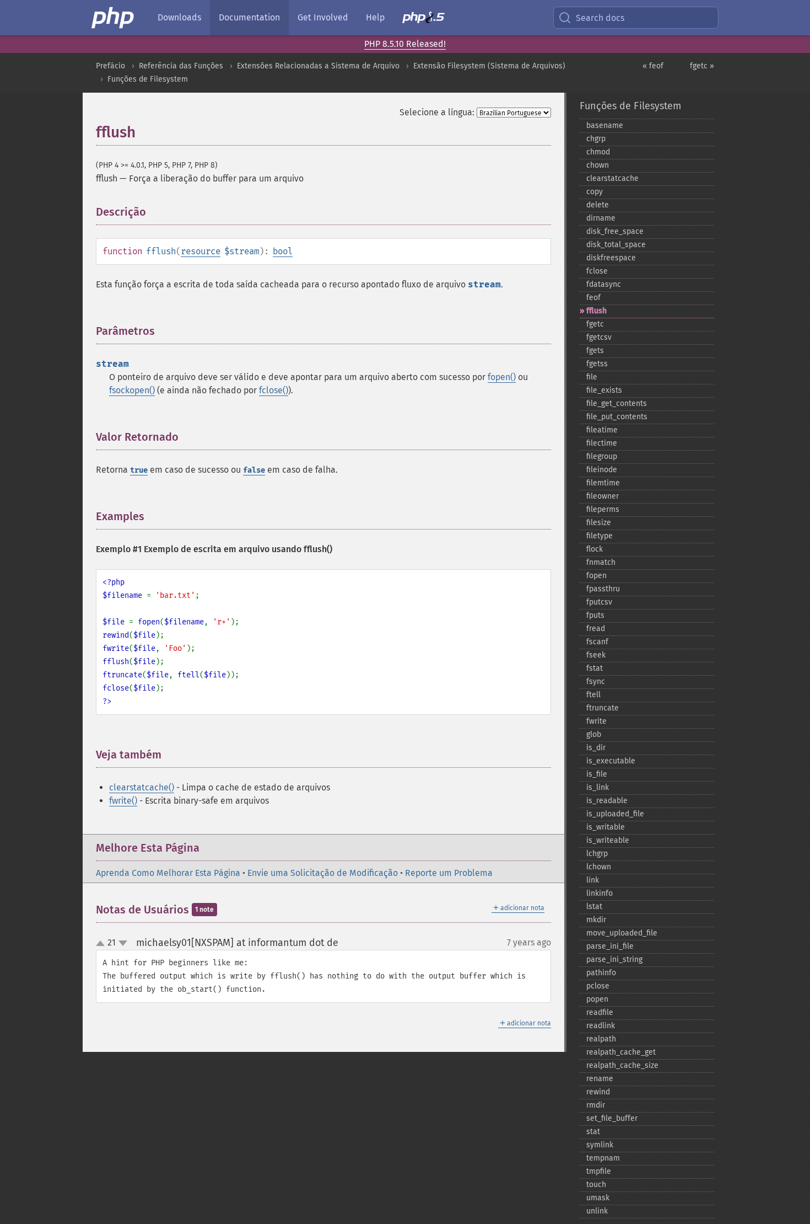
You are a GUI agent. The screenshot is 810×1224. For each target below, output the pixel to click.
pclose (597, 986)
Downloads (179, 17)
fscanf (597, 641)
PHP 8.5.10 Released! (405, 44)
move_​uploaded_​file (621, 933)
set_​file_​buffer (612, 1118)
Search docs (600, 18)
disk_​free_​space (615, 231)
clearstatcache (612, 178)
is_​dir (596, 747)
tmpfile (598, 1171)
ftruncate (602, 708)
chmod (598, 152)
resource (200, 251)
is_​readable (607, 800)
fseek (596, 655)
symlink (599, 1145)
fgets (595, 350)
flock (594, 549)
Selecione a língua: (436, 112)
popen (597, 999)
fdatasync (603, 284)
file (591, 377)
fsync (595, 681)
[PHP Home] (113, 17)
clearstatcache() (141, 787)
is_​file (596, 774)
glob (593, 734)
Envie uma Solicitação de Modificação (322, 873)
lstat (594, 906)
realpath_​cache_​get (621, 1052)
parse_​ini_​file (610, 946)
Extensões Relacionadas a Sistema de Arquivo (318, 66)
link (592, 880)
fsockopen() (132, 390)
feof (593, 297)
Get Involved (323, 17)
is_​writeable (607, 840)
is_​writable (605, 827)
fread (595, 628)
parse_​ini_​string (614, 959)
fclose (597, 271)
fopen (596, 575)
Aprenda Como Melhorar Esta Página (168, 873)
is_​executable (610, 761)
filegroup (601, 456)
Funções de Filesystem (147, 79)
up (102, 944)
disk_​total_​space (616, 244)
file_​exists (604, 390)
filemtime (603, 483)
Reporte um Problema (449, 873)
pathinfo (601, 972)
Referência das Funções (181, 66)
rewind (598, 1092)
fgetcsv (599, 337)
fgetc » (702, 66)
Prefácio (110, 66)
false (254, 470)
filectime (601, 443)
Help (375, 17)
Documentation (249, 17)
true (139, 470)
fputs (595, 615)
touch (596, 1184)
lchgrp (597, 853)
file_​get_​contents (616, 403)
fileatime (602, 430)
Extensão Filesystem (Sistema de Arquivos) (489, 66)
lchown (598, 867)
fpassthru (603, 589)
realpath (601, 1039)
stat (593, 1131)
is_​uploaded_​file (615, 814)
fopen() (502, 377)
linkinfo (599, 893)
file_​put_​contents (616, 416)
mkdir (596, 919)
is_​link (597, 787)
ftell (593, 694)
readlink (600, 1025)
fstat (594, 668)
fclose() (273, 390)
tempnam (603, 1158)
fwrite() (123, 800)
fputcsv (599, 602)
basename (604, 125)
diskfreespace (611, 258)
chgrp (596, 138)
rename (599, 1078)
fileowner (602, 496)
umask (597, 1197)
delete (597, 205)
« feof (652, 66)
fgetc (595, 324)
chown (597, 165)
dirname (600, 218)
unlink (597, 1211)
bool (283, 251)
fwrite (596, 721)
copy (594, 191)
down (122, 943)
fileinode (601, 469)
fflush (596, 311)
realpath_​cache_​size (622, 1065)
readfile (599, 1012)
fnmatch (600, 562)
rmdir (595, 1105)
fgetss (597, 363)
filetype (599, 536)
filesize (598, 522)
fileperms (602, 509)
